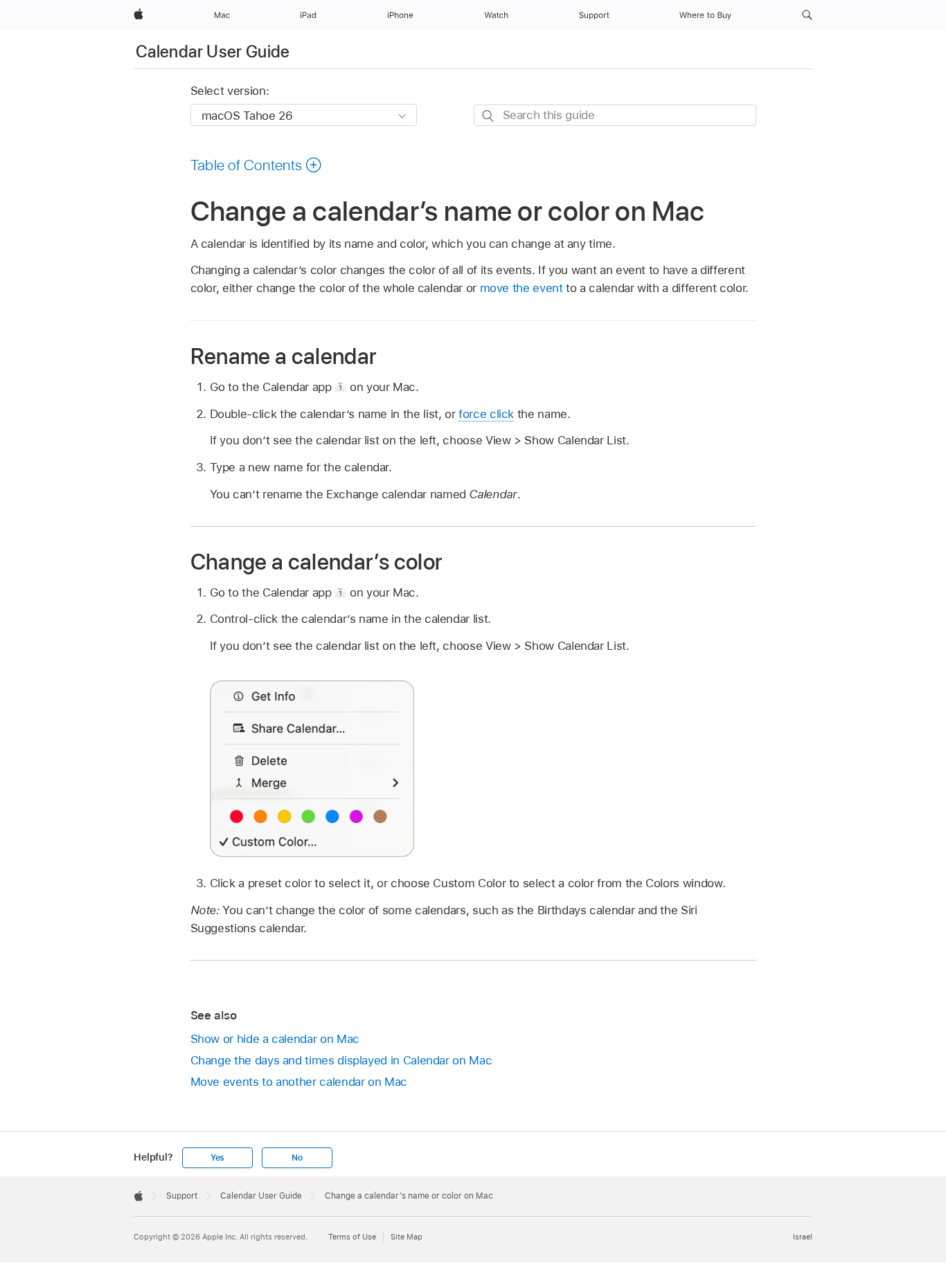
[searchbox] (615, 115)
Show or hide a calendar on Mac (274, 1039)
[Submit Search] (488, 116)
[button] (807, 15)
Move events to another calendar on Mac (298, 1082)
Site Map (406, 1237)
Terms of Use (352, 1237)
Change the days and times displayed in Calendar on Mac (341, 1060)
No (297, 1158)
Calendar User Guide (213, 52)
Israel (802, 1237)
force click (486, 414)
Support (181, 1196)
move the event (521, 288)
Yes (217, 1158)
